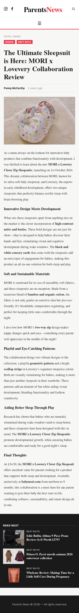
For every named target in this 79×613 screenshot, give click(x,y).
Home (7, 36)
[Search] (73, 9)
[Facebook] (12, 9)
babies (17, 36)
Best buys (24, 42)
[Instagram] (6, 9)
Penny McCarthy (14, 88)
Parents (43, 9)
